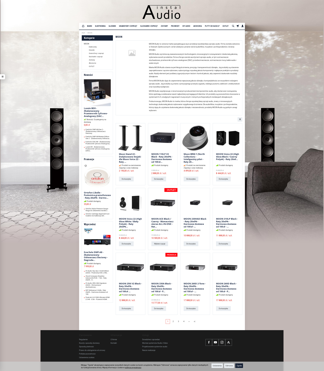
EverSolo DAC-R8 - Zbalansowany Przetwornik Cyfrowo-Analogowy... (98, 143)
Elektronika (100, 26)
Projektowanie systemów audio (154, 347)
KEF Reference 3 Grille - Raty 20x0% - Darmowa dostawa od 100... (97, 292)
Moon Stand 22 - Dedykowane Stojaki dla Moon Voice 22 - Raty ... (130, 158)
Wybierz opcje (159, 244)
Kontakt (114, 343)
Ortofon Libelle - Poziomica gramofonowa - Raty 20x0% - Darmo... (97, 195)
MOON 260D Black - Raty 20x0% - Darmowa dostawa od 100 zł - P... (226, 287)
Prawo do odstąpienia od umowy (92, 350)
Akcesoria (197, 26)
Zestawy (164, 26)
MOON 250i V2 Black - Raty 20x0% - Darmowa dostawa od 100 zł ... (130, 287)
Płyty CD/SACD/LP (212, 26)
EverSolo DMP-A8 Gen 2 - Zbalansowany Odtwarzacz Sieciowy (96, 131)
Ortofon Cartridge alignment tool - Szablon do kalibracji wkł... (98, 215)
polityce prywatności (133, 368)
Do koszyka (126, 179)
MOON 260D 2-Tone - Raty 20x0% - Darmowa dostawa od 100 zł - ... (195, 287)
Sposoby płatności (86, 347)
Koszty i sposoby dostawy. (89, 343)
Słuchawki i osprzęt (149, 26)
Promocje (89, 159)
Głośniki (112, 26)
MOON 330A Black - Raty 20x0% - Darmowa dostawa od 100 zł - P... (161, 287)
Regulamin (83, 339)
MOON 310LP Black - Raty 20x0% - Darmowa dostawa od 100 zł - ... (227, 222)
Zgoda (239, 366)
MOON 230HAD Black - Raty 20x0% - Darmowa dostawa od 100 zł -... (195, 222)
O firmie (114, 339)
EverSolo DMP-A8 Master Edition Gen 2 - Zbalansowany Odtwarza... (98, 137)
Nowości (88, 74)
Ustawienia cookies (86, 357)
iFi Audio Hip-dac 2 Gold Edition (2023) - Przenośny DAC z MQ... (97, 272)
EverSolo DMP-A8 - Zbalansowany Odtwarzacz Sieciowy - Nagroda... (96, 256)
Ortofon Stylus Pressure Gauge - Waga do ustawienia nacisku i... (97, 209)
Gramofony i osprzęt (128, 26)
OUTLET (225, 26)
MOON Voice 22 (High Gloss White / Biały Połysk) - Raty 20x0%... (130, 222)
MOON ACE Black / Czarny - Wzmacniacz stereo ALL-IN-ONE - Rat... (162, 222)
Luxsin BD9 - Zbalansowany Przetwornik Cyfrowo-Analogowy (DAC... (96, 112)
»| (194, 321)
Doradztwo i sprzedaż (151, 339)
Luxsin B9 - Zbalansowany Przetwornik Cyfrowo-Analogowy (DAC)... (98, 149)
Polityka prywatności (87, 354)
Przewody (175, 26)
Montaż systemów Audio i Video (155, 343)
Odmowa (229, 366)
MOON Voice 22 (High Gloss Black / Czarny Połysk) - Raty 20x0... (227, 157)
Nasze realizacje (148, 350)
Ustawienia (217, 366)
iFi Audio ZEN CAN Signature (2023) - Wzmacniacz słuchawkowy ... (96, 285)
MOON (86, 44)
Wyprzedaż (90, 224)
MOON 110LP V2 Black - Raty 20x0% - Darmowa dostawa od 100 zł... (161, 158)
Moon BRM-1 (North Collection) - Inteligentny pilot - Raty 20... (194, 158)
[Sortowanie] (240, 119)
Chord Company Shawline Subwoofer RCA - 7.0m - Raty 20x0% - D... (96, 278)
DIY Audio (186, 26)
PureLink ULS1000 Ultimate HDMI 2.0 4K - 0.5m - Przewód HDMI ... (98, 298)
